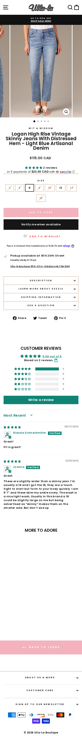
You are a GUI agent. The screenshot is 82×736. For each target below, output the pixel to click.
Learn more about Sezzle (41, 288)
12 (60, 188)
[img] (12, 427)
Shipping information (41, 297)
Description (41, 280)
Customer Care (39, 690)
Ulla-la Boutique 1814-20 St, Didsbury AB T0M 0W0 (40, 266)
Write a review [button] (41, 399)
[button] (34, 168)
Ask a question (41, 305)
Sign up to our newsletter (40, 704)
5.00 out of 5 (52, 356)
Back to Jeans (44, 647)
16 (41, 198)
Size (41, 180)
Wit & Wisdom (41, 128)
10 (49, 188)
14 (71, 188)
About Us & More (40, 677)
